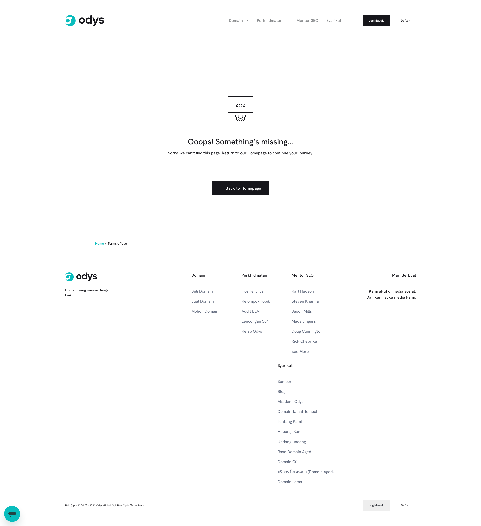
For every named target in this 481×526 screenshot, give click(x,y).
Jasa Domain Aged (294, 451)
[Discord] (402, 317)
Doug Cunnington (307, 331)
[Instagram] (380, 317)
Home (99, 243)
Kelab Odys (252, 331)
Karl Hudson (303, 291)
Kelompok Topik (256, 301)
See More (300, 351)
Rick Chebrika (304, 341)
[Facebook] (347, 317)
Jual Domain (202, 301)
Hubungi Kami (290, 431)
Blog (281, 391)
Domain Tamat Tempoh (298, 411)
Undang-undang (292, 441)
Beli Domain (202, 291)
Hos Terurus (253, 291)
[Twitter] (391, 317)
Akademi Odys (291, 401)
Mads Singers (304, 321)
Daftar (405, 21)
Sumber (285, 381)
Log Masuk (376, 21)
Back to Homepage (243, 188)
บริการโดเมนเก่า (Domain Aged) (306, 471)
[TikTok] (413, 317)
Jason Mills (302, 311)
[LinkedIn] (358, 317)
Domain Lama (290, 481)
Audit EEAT (251, 311)
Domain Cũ (287, 461)
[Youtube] (369, 317)
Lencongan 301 (255, 321)
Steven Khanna (305, 301)
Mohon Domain (204, 311)
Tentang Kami (290, 421)
